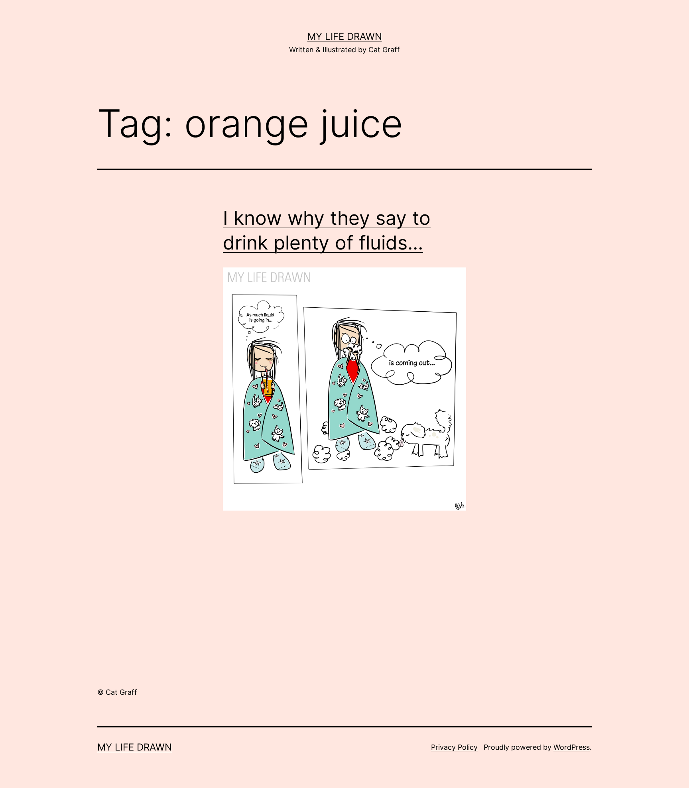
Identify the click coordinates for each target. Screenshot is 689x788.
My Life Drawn (344, 36)
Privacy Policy (454, 747)
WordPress (571, 747)
